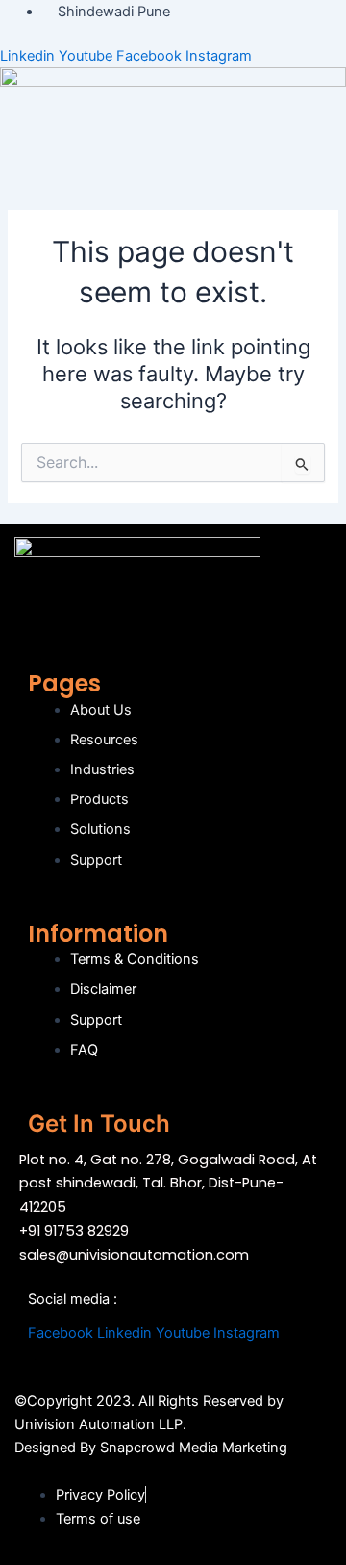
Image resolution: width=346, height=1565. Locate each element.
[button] (173, 178)
